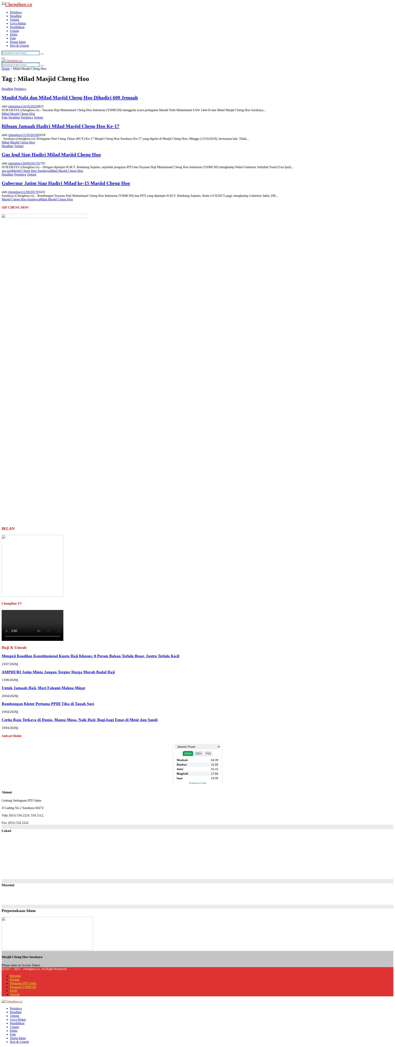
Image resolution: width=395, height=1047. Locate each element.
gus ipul (7, 171)
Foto (13, 38)
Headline (16, 16)
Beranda (15, 976)
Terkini (14, 19)
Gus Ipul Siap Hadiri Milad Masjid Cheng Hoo (51, 154)
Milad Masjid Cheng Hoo (18, 113)
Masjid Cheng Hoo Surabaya (31, 171)
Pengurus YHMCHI (23, 987)
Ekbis (13, 34)
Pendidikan (17, 27)
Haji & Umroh (19, 45)
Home (6, 68)
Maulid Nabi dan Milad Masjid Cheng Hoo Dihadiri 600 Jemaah (70, 97)
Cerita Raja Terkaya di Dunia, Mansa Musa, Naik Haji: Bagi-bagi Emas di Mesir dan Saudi (80, 720)
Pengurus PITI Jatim (23, 983)
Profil (13, 990)
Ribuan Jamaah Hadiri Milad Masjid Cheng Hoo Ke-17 (60, 126)
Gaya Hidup (18, 23)
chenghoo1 (15, 106)
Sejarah (15, 994)
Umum (14, 31)
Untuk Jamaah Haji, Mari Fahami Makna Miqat (43, 688)
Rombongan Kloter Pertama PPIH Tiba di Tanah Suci (48, 704)
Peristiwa (16, 12)
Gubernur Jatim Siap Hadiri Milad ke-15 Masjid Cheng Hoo (66, 183)
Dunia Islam (18, 42)
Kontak (15, 979)
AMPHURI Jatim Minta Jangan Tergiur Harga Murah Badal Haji (58, 672)
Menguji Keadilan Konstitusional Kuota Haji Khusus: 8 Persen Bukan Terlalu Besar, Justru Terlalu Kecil (90, 656)
